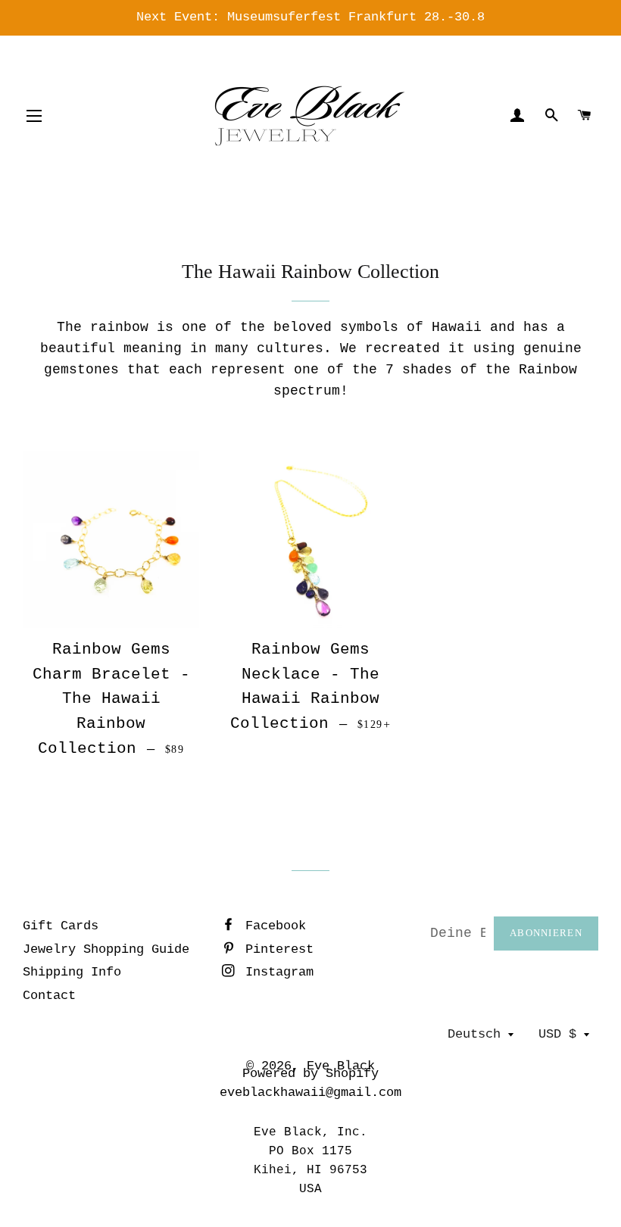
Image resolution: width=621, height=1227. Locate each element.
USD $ (557, 1034)
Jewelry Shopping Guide (106, 949)
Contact (49, 995)
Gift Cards (60, 926)
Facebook (272, 926)
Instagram (276, 972)
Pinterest (276, 949)
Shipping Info (72, 972)
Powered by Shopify (310, 1073)
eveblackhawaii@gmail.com (310, 1092)
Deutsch (474, 1034)
